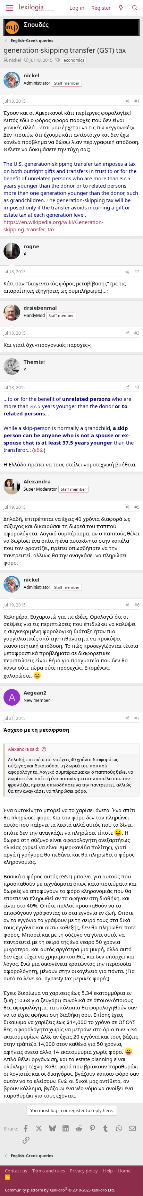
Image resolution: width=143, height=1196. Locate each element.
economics (74, 60)
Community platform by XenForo (60, 1190)
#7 (137, 718)
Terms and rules (48, 1171)
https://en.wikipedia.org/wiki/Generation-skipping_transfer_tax (53, 225)
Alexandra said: (23, 749)
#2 (137, 272)
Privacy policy (84, 1171)
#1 (137, 101)
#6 (137, 605)
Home (124, 1171)
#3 (137, 333)
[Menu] (9, 8)
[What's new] (121, 7)
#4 (137, 387)
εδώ (39, 449)
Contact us (16, 1171)
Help (108, 1171)
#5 (137, 507)
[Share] (127, 101)
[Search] (135, 7)
